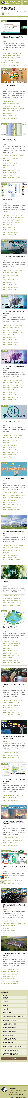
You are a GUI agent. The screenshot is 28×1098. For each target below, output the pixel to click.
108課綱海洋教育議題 (9, 1031)
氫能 (4, 53)
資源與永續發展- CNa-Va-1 (11, 557)
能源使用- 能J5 (8, 160)
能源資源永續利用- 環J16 (10, 163)
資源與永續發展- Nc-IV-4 (10, 113)
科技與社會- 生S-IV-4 (9, 168)
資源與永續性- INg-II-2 (8, 928)
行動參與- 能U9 (18, 840)
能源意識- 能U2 (14, 158)
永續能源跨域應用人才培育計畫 (12, 1046)
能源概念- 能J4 (8, 550)
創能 (8, 53)
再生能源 (7, 215)
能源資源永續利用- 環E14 (10, 650)
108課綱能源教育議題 (9, 1024)
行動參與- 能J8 (17, 106)
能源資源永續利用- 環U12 (8, 926)
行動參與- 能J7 (17, 646)
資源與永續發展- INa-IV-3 (10, 172)
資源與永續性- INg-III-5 (10, 229)
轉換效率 (9, 969)
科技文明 (11, 55)
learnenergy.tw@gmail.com (16, 1090)
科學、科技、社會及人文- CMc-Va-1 (11, 62)
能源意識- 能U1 (19, 55)
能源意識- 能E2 (21, 220)
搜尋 (15, 1059)
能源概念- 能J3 (6, 57)
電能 (6, 101)
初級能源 (5, 1001)
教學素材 (6, 275)
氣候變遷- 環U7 (8, 552)
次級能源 (5, 1005)
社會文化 (12, 220)
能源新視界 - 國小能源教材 (10, 1050)
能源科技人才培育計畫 (9, 1020)
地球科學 (11, 795)
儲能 (14, 101)
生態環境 (4, 55)
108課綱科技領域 (8, 1035)
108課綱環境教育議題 (9, 1028)
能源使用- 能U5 (16, 57)
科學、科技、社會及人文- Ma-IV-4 (12, 111)
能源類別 (5, 998)
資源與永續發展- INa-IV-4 (10, 710)
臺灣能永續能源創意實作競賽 (11, 103)
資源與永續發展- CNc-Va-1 (10, 457)
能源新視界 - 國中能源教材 (10, 1054)
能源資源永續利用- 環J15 (18, 923)
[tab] (14, 998)
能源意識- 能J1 (8, 548)
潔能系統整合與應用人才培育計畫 (13, 1016)
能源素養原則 (7, 1013)
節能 (9, 217)
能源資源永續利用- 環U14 (8, 60)
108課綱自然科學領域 (9, 1039)
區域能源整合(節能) (17, 53)
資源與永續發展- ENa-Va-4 (11, 234)
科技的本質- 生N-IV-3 (9, 165)
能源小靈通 (2, 877)
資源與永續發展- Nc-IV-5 (10, 115)
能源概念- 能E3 (14, 275)
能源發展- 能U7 (8, 277)
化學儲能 (15, 838)
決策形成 (6, 158)
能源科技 (5, 1009)
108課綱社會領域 (8, 1043)
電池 (16, 156)
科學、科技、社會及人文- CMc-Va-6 (13, 757)
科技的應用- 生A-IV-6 (19, 108)
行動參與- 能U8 (8, 108)
